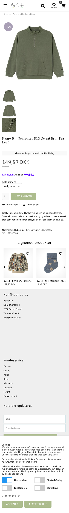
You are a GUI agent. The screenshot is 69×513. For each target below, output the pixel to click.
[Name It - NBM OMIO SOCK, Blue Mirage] (51, 263)
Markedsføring (39, 480)
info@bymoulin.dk (12, 317)
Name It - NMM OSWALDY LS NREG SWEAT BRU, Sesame (18, 281)
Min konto (8, 383)
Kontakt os (9, 387)
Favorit (7, 392)
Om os (7, 370)
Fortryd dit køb (10, 396)
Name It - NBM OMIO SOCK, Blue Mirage (51, 281)
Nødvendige (7, 480)
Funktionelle (7, 488)
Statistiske (39, 488)
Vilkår (6, 375)
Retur (6, 379)
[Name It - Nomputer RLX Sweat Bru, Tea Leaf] (9, 96)
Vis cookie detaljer (10, 496)
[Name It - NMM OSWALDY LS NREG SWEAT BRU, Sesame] (18, 263)
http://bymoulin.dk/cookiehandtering (19, 462)
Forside (16, 14)
